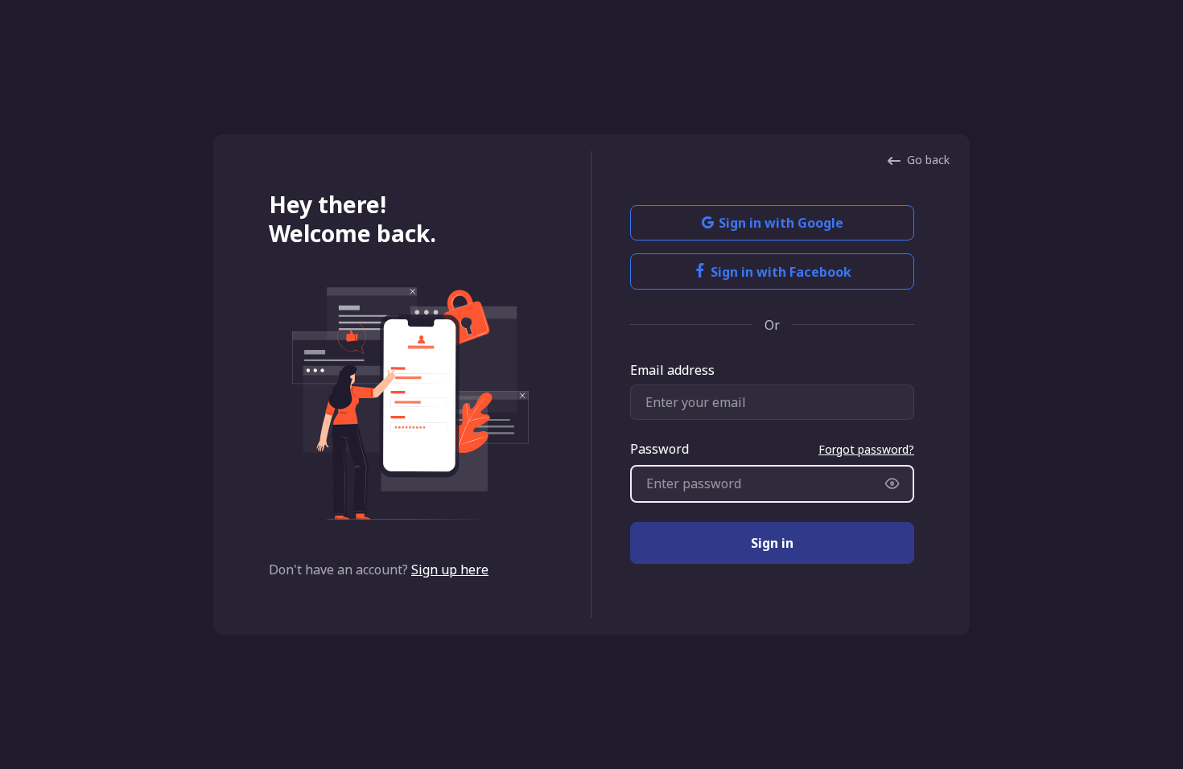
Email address (672, 370)
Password (659, 449)
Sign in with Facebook (781, 272)
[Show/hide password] (892, 484)
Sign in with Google (781, 223)
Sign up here (449, 569)
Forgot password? (866, 449)
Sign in (772, 543)
